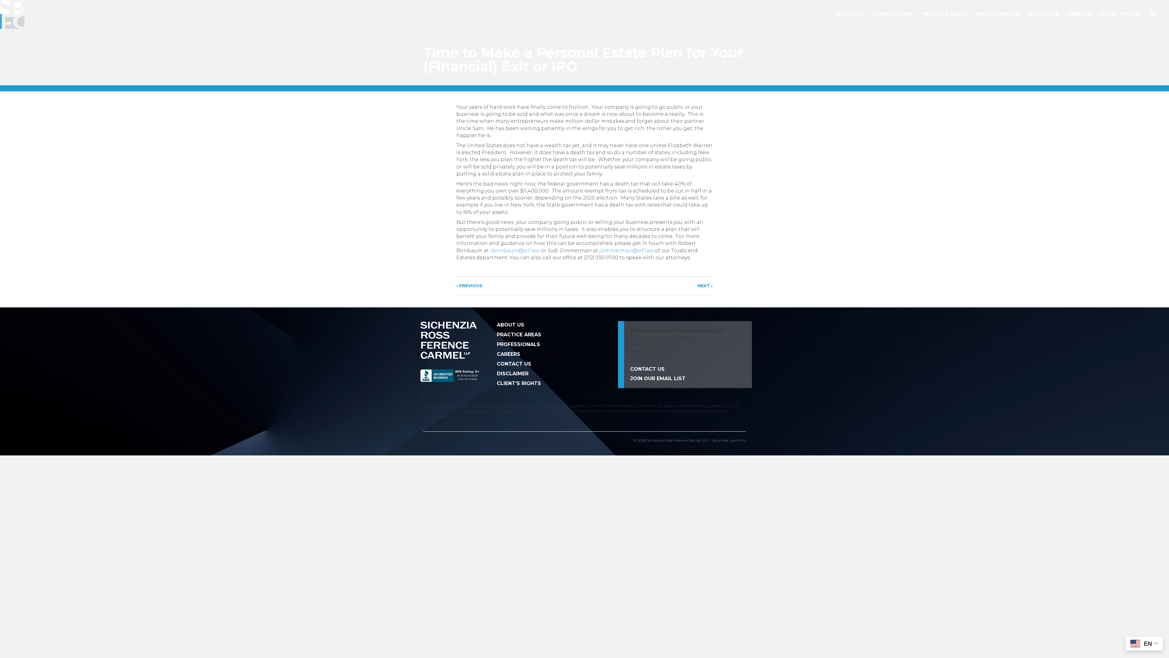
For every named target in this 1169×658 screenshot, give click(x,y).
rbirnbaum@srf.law (515, 250)
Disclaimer (512, 374)
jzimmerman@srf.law (626, 250)
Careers (1079, 14)
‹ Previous (469, 285)
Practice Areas (944, 14)
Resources (1043, 14)
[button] (1154, 14)
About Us (849, 14)
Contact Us (514, 364)
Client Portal (1120, 14)
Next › (705, 285)
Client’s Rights (519, 383)
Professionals (997, 14)
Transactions (893, 14)
